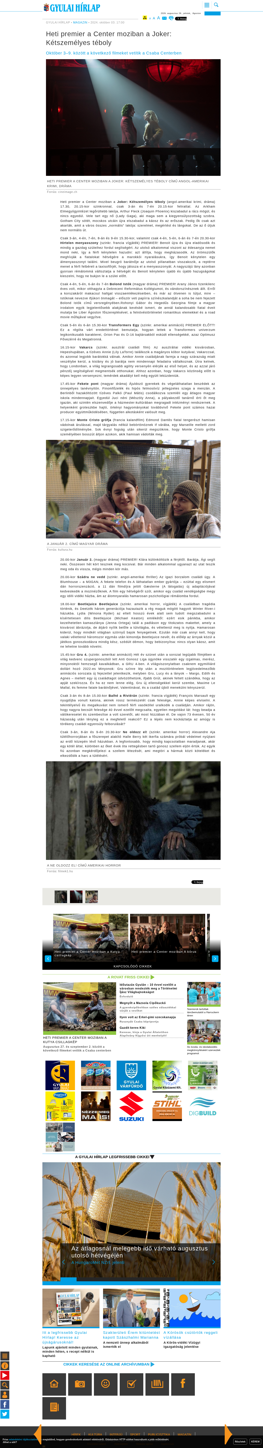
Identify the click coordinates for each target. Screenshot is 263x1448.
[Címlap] (54, 1389)
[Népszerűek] (105, 1389)
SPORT (135, 1434)
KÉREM (255, 1441)
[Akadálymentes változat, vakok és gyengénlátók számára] (145, 18)
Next (215, 1264)
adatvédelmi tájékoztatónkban (25, 1439)
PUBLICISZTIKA (159, 1434)
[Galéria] (80, 1389)
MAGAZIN (80, 22)
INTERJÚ (116, 1434)
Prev (66, 1264)
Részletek (240, 1441)
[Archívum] (157, 1389)
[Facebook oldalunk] (183, 1389)
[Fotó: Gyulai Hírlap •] (60, 902)
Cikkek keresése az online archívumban (106, 1364)
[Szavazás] (131, 1389)
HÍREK (76, 1434)
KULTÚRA (95, 1434)
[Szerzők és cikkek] (54, 1413)
